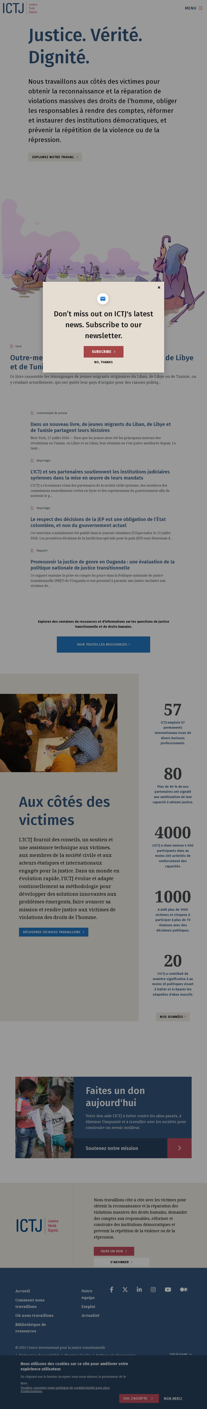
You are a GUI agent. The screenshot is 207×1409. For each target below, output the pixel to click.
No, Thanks (103, 362)
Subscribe (102, 351)
